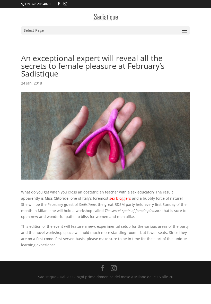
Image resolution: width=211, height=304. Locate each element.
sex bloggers (120, 198)
